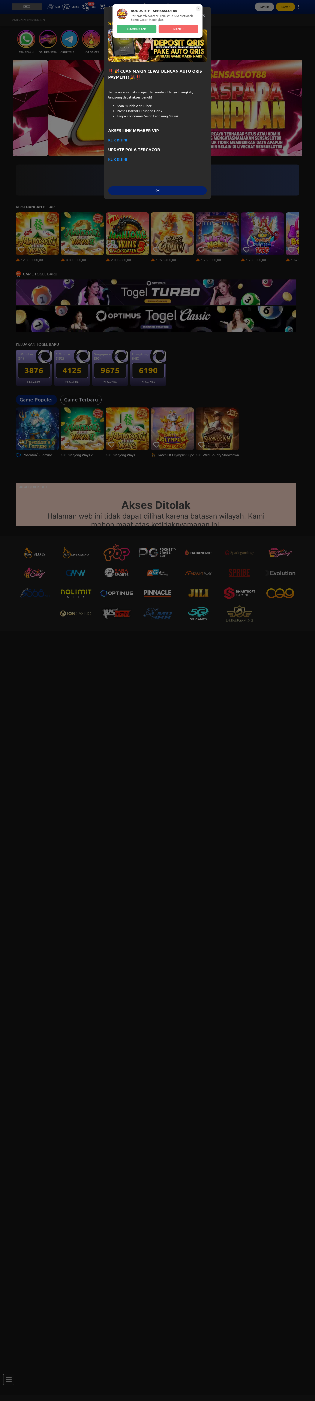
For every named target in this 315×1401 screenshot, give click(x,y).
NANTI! (178, 29)
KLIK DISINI (117, 140)
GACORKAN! (136, 29)
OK (157, 190)
